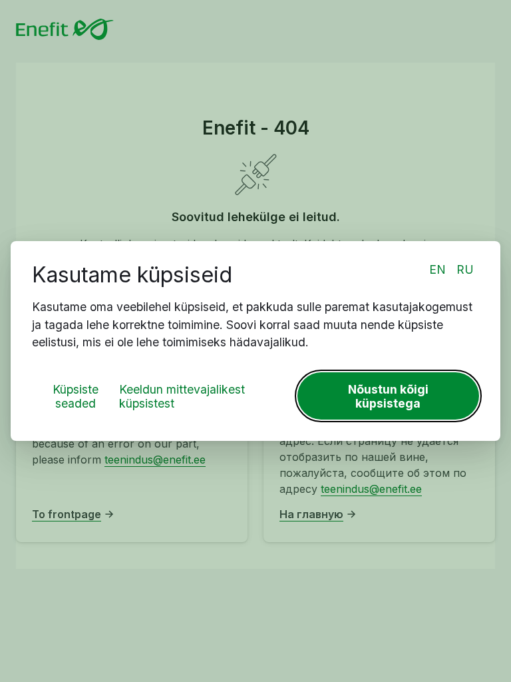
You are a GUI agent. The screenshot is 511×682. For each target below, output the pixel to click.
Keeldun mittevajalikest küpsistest (182, 396)
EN (437, 269)
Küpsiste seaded (75, 396)
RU (465, 269)
